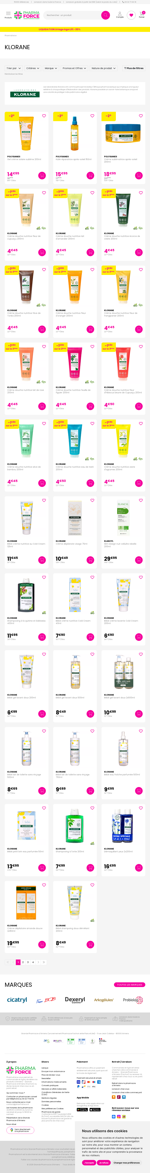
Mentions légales (49, 1098)
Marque (49, 68)
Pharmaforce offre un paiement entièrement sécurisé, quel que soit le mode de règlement (92, 1070)
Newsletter (46, 1078)
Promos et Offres (73, 68)
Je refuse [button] (103, 1162)
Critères (31, 68)
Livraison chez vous (120, 1089)
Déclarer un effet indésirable (54, 1089)
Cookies (45, 1105)
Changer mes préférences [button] (127, 1162)
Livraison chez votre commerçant (127, 1092)
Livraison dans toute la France (47, 2)
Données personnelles (51, 1101)
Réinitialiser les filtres (14, 74)
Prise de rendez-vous (51, 1075)
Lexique (45, 1068)
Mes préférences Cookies (53, 1108)
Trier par (12, 68)
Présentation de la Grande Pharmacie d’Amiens (18, 1119)
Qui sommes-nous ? (15, 1093)
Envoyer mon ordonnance (53, 1071)
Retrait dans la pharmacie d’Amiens (124, 1084)
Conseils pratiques (50, 1085)
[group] (17, 1000)
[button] (8, 15)
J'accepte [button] (89, 1162)
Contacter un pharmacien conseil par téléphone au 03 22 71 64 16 (21, 1097)
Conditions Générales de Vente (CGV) (55, 1093)
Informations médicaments (54, 1082)
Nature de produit (102, 68)
